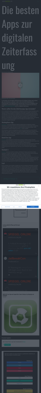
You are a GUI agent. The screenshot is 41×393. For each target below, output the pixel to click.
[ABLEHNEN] (39, 186)
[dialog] (20, 196)
